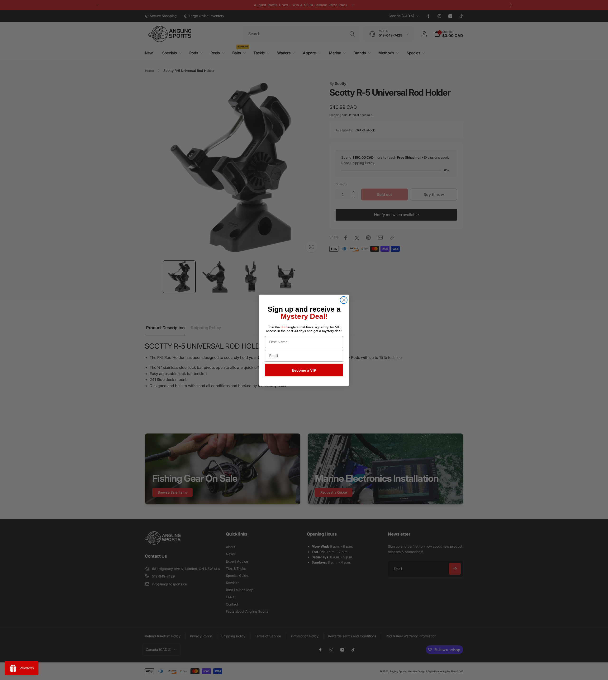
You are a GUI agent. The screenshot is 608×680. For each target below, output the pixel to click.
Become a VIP (304, 370)
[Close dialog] (343, 300)
